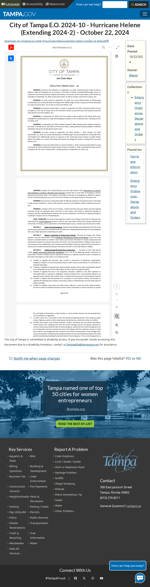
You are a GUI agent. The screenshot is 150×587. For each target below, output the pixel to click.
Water (34, 543)
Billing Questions (16, 468)
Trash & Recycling (15, 535)
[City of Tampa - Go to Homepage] (19, 14)
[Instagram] (93, 578)
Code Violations (64, 456)
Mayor (133, 75)
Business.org (76, 409)
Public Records (39, 517)
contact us (134, 506)
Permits (35, 512)
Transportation (39, 523)
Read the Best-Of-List (75, 424)
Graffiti (59, 478)
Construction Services (17, 489)
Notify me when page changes (36, 358)
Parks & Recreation (36, 499)
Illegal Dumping (65, 483)
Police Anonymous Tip (68, 494)
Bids (32, 456)
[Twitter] (84, 578)
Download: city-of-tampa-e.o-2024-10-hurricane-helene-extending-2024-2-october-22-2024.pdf (55, 41)
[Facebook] (75, 578)
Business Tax (17, 476)
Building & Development (38, 468)
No (138, 358)
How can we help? (88, 4)
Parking (14, 506)
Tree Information (37, 535)
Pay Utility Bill (18, 512)
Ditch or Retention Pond (69, 467)
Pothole (59, 489)
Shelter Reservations (17, 525)
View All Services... (16, 551)
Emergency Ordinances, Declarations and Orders (139, 118)
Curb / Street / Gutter (68, 461)
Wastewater (17, 543)
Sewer (59, 500)
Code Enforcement (38, 479)
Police (13, 517)
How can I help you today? (127, 565)
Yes (128, 358)
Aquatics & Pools (16, 458)
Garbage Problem (66, 472)
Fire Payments (38, 486)
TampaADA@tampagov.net (82, 344)
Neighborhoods (19, 496)
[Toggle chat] (139, 577)
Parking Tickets (39, 506)
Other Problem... (65, 511)
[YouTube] (101, 578)
